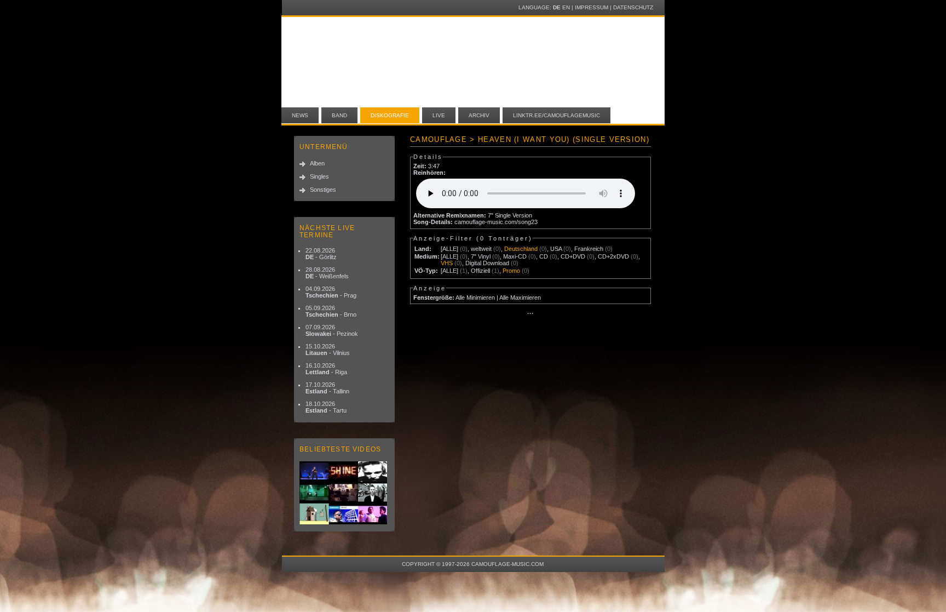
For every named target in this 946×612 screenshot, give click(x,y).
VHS (447, 263)
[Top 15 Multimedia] (344, 492)
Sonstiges (323, 189)
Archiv (479, 115)
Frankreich (588, 248)
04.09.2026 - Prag (330, 292)
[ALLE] (449, 248)
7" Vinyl (481, 256)
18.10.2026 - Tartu (326, 407)
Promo (511, 270)
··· (530, 313)
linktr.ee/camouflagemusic (556, 115)
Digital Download (487, 263)
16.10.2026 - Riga (326, 368)
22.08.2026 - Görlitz (321, 253)
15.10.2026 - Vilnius (327, 349)
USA (556, 248)
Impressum (591, 7)
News (300, 115)
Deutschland (521, 248)
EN (566, 7)
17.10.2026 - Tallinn (327, 387)
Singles (319, 176)
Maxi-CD (515, 256)
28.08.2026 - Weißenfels (327, 272)
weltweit (481, 248)
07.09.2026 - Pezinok (331, 330)
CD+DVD (573, 256)
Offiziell (480, 270)
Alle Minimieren (475, 297)
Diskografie (390, 115)
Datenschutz (633, 7)
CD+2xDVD (613, 256)
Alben (317, 163)
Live (438, 115)
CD (543, 256)
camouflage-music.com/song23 (496, 222)
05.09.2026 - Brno (330, 311)
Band (339, 115)
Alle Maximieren (520, 297)
